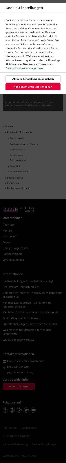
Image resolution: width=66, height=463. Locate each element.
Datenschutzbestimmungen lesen (25, 68)
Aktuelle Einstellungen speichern (33, 78)
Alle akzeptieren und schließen (33, 87)
